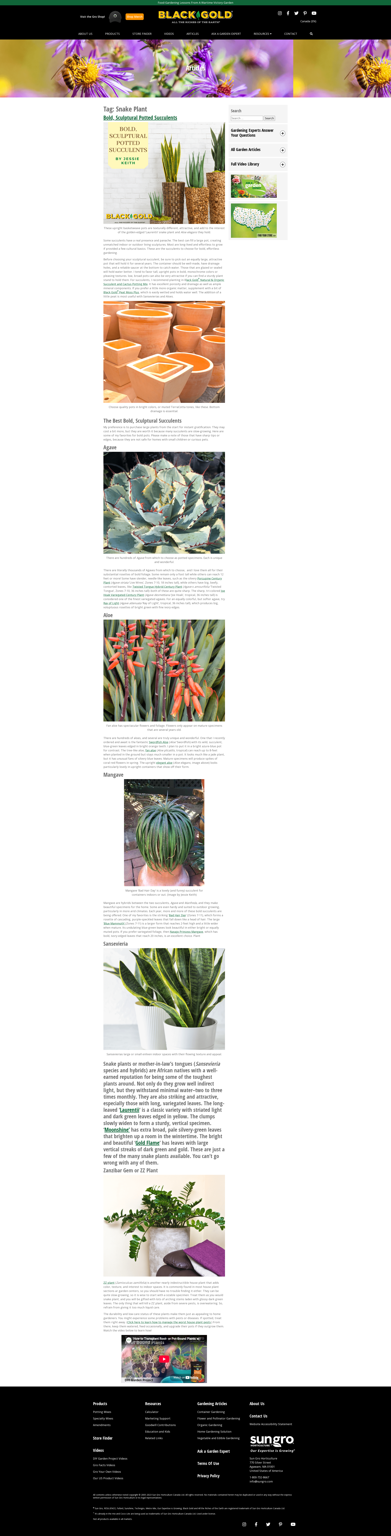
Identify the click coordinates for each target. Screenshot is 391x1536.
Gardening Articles (212, 1403)
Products (112, 34)
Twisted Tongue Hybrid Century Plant (157, 586)
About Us (85, 34)
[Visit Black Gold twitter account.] (296, 13)
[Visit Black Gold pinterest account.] (305, 13)
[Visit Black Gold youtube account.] (314, 13)
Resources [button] (262, 34)
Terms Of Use (208, 1463)
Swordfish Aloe (158, 742)
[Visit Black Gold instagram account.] (280, 13)
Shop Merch (135, 16)
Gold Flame (147, 1142)
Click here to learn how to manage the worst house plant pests (169, 1322)
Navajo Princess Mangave (186, 931)
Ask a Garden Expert (226, 34)
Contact (290, 34)
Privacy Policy (208, 1475)
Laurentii (129, 1109)
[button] (311, 33)
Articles (192, 34)
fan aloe (150, 750)
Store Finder (142, 34)
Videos (169, 34)
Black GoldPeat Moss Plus (121, 292)
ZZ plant (109, 1282)
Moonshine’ (117, 1129)
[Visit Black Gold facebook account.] (288, 13)
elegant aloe (164, 762)
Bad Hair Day (177, 915)
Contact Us (258, 1416)
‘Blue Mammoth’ (114, 923)
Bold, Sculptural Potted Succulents (140, 117)
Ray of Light (111, 603)
